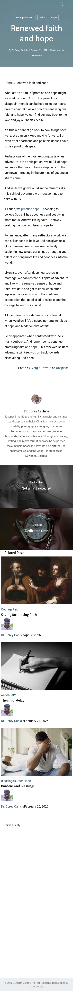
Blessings (7, 781)
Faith (42, 17)
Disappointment (24, 17)
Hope (54, 17)
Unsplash (62, 368)
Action (5, 695)
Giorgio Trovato (41, 368)
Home (8, 83)
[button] (68, 4)
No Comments (57, 50)
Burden (19, 781)
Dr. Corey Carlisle (20, 50)
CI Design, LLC (36, 986)
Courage (7, 609)
